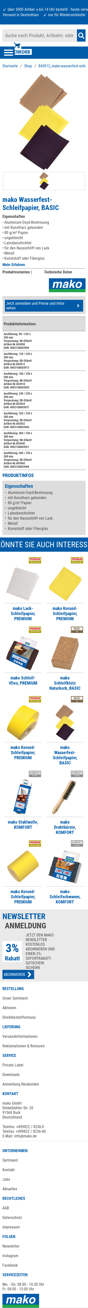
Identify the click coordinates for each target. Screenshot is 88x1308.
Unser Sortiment (15, 998)
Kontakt (8, 1170)
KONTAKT (10, 1093)
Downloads (11, 1074)
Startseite (10, 66)
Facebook (10, 1265)
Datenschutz (12, 1217)
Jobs (6, 1179)
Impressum (11, 1227)
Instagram (10, 1255)
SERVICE (9, 1055)
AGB (5, 1208)
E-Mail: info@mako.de (19, 1136)
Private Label (12, 1065)
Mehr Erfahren (13, 264)
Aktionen (9, 1007)
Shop (28, 66)
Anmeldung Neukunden (20, 1084)
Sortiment (10, 1160)
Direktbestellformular (19, 1017)
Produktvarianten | (17, 272)
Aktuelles (9, 1189)
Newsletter (11, 1246)
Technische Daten (58, 272)
